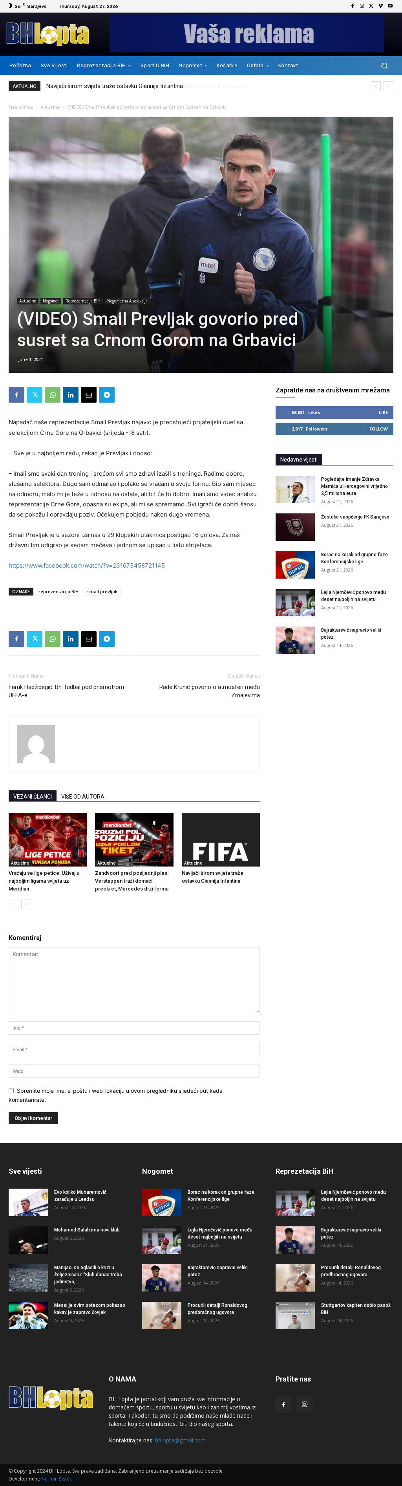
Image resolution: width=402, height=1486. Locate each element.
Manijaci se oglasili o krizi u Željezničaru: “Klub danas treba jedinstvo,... (88, 1274)
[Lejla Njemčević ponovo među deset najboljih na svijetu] (295, 602)
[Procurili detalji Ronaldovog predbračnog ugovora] (161, 1315)
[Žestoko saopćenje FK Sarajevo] (295, 527)
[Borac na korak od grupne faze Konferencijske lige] (295, 565)
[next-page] (26, 904)
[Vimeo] (381, 6)
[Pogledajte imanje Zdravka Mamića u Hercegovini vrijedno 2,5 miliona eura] (295, 489)
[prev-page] (13, 904)
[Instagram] (362, 6)
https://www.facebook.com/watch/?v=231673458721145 (87, 565)
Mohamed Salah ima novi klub (87, 1230)
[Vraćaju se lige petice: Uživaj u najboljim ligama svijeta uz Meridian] (48, 840)
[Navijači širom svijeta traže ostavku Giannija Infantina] (221, 840)
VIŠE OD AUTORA (82, 796)
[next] (388, 86)
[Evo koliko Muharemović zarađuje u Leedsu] (28, 1202)
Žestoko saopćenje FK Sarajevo (355, 517)
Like (383, 412)
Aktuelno (50, 107)
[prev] (376, 86)
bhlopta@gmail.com (180, 1440)
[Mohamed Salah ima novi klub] (28, 1240)
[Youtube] (390, 6)
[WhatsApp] (52, 395)
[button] (384, 66)
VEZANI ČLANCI (32, 796)
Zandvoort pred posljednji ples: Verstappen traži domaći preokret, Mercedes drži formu (131, 881)
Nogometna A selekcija (127, 301)
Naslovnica (21, 107)
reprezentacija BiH (58, 591)
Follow (378, 429)
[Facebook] (352, 6)
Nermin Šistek (56, 1478)
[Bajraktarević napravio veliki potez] (295, 640)
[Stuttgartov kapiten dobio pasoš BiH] (295, 1315)
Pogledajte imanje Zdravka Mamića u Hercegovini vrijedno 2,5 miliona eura (141, 86)
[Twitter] (371, 6)
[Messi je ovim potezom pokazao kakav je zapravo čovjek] (28, 1315)
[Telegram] (107, 395)
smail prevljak (102, 591)
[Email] (89, 395)
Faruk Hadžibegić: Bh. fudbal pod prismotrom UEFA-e (66, 691)
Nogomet (51, 301)
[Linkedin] (71, 395)
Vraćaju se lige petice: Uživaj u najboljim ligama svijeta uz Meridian (44, 881)
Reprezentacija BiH (83, 301)
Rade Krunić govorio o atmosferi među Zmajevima (209, 691)
